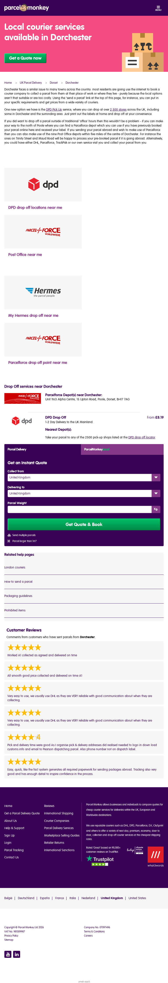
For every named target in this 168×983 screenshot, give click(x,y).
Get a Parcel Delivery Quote (22, 813)
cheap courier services (98, 810)
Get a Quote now (25, 58)
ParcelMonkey (96, 449)
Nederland (88, 898)
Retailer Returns (54, 843)
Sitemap (8, 940)
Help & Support (14, 828)
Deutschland (26, 898)
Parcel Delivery (17, 449)
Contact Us (11, 857)
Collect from (16, 471)
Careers (88, 935)
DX (150, 825)
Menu (158, 10)
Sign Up (9, 835)
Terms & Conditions (94, 931)
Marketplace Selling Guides (61, 835)
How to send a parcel (18, 582)
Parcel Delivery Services (59, 828)
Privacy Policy (11, 935)
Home (8, 806)
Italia (73, 898)
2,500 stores (118, 109)
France (59, 898)
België (8, 898)
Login (7, 843)
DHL (126, 825)
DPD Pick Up (54, 109)
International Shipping (58, 813)
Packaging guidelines (18, 596)
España (45, 898)
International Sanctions (59, 850)
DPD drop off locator (141, 437)
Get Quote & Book (84, 525)
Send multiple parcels (23, 535)
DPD (132, 825)
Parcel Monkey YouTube (7, 954)
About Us (10, 821)
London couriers (14, 567)
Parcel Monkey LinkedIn (16, 954)
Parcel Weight (17, 503)
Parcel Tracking (14, 850)
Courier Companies (56, 821)
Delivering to (16, 487)
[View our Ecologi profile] (135, 851)
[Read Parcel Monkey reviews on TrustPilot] (100, 861)
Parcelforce (141, 825)
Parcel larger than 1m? (24, 541)
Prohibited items (14, 610)
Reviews (49, 806)
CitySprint (158, 825)
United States (137, 898)
